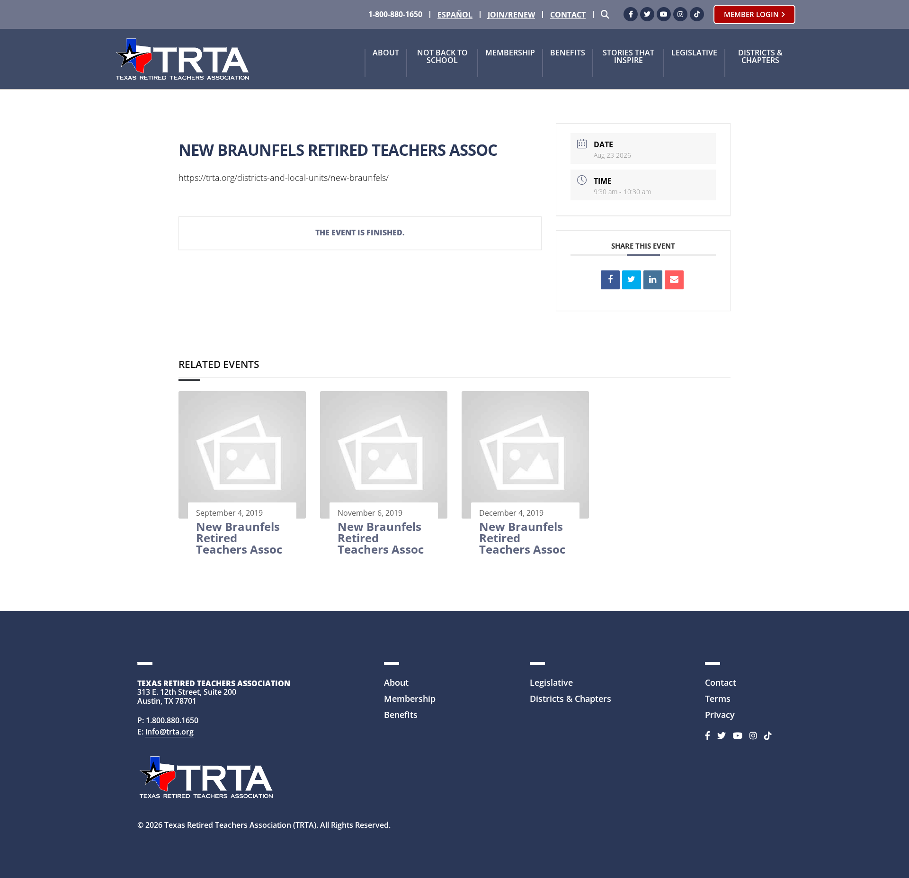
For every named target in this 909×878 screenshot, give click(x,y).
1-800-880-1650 (395, 14)
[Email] (674, 279)
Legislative (694, 53)
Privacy (720, 714)
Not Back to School (442, 57)
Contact (568, 15)
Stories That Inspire (628, 57)
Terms (718, 698)
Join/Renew (511, 15)
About (386, 53)
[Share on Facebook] (610, 279)
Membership (510, 53)
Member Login (752, 14)
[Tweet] (631, 279)
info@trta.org (169, 731)
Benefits (567, 53)
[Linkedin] (652, 279)
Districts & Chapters (760, 57)
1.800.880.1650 (172, 720)
